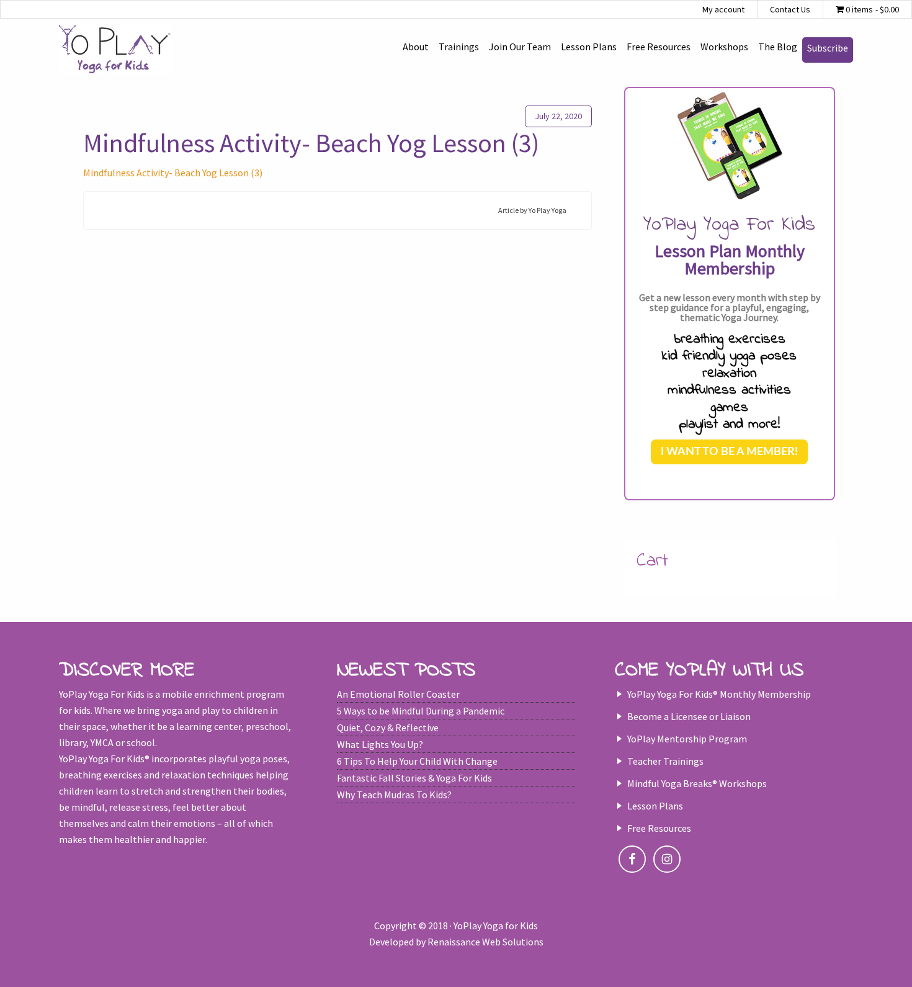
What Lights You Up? (380, 744)
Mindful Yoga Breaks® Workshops (697, 783)
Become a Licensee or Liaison (689, 716)
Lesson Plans (655, 806)
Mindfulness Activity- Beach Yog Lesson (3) (172, 172)
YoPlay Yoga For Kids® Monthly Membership (719, 694)
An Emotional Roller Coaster (398, 694)
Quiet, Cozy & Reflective (388, 727)
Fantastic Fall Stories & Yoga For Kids (414, 778)
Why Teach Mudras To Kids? (394, 794)
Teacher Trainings (665, 761)
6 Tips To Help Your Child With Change (417, 761)
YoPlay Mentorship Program (687, 738)
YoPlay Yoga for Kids (115, 49)
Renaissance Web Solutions (485, 941)
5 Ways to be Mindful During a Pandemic (420, 711)
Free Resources (659, 828)
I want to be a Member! (729, 451)
